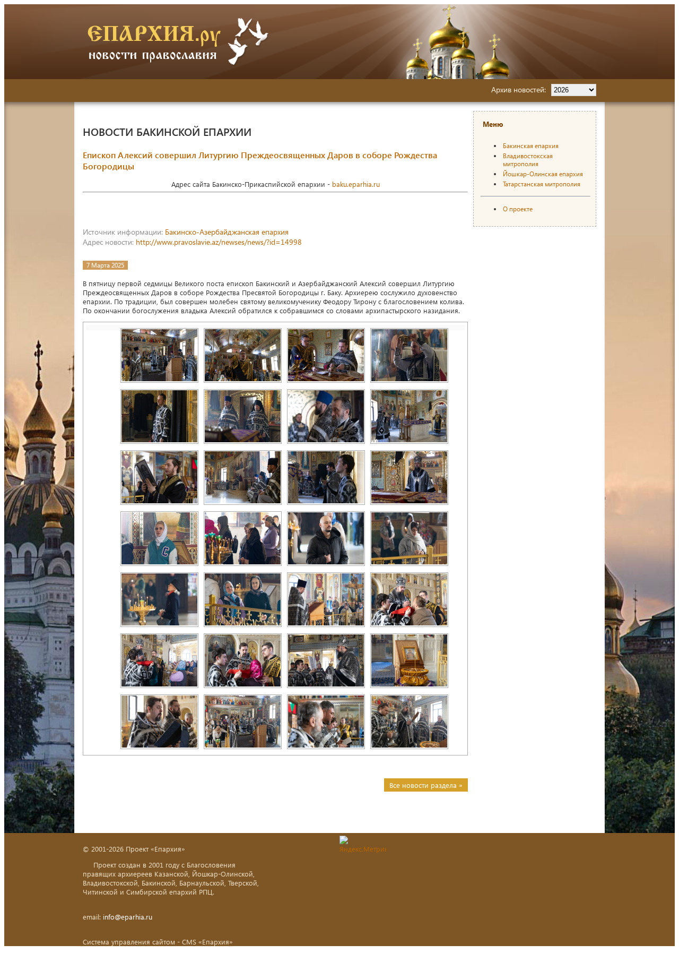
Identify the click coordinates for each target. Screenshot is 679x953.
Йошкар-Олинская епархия (543, 174)
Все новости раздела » (426, 784)
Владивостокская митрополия (528, 160)
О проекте (518, 209)
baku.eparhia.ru (356, 183)
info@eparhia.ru (127, 916)
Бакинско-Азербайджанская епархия (227, 232)
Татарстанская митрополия (541, 184)
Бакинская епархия (531, 146)
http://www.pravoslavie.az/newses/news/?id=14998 (219, 242)
